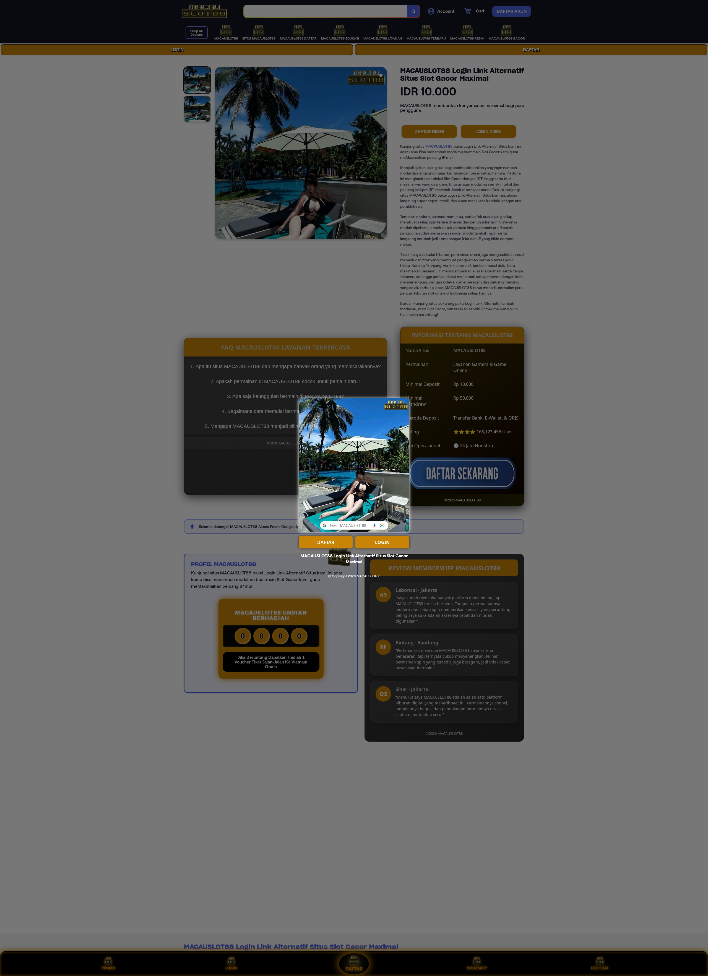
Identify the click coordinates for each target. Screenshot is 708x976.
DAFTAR (325, 542)
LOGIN (382, 542)
